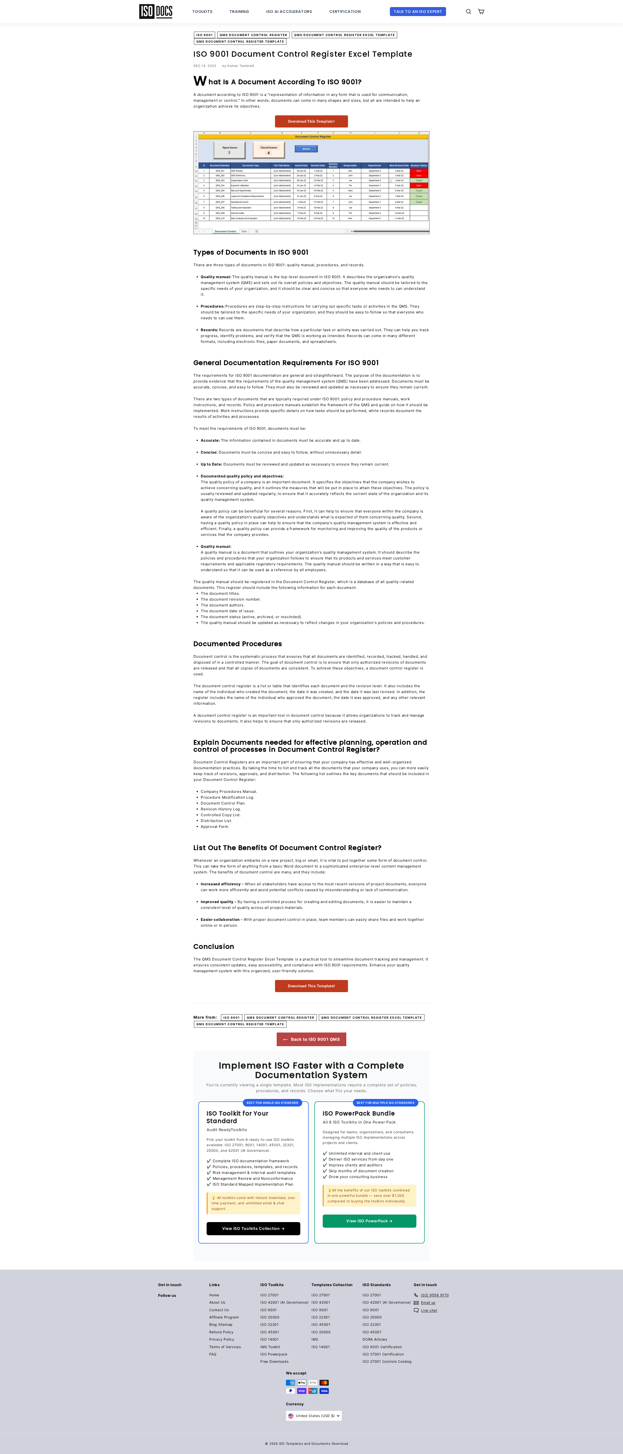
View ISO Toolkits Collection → (253, 1228)
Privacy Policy (221, 1339)
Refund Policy (221, 1332)
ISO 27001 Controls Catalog (387, 1361)
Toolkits (202, 11)
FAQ (212, 1354)
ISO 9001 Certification (382, 1347)
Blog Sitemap (221, 1324)
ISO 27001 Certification (383, 1354)
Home (214, 1295)
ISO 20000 (270, 1317)
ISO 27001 (269, 1295)
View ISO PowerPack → (369, 1220)
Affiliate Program (224, 1317)
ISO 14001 (269, 1339)
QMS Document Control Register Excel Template (344, 35)
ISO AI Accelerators (289, 11)
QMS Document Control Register (253, 35)
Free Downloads (274, 1361)
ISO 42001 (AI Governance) (284, 1302)
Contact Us (219, 1310)
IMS (315, 1339)
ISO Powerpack (274, 1354)
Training (239, 11)
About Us (217, 1302)
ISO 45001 (269, 1332)
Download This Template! (311, 121)
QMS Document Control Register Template (240, 41)
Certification (345, 11)
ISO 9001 (204, 35)
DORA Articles (375, 1339)
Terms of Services (225, 1347)
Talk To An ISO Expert (418, 11)
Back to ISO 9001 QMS (315, 1039)
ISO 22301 (269, 1324)
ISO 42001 (321, 1302)
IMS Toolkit (270, 1347)
